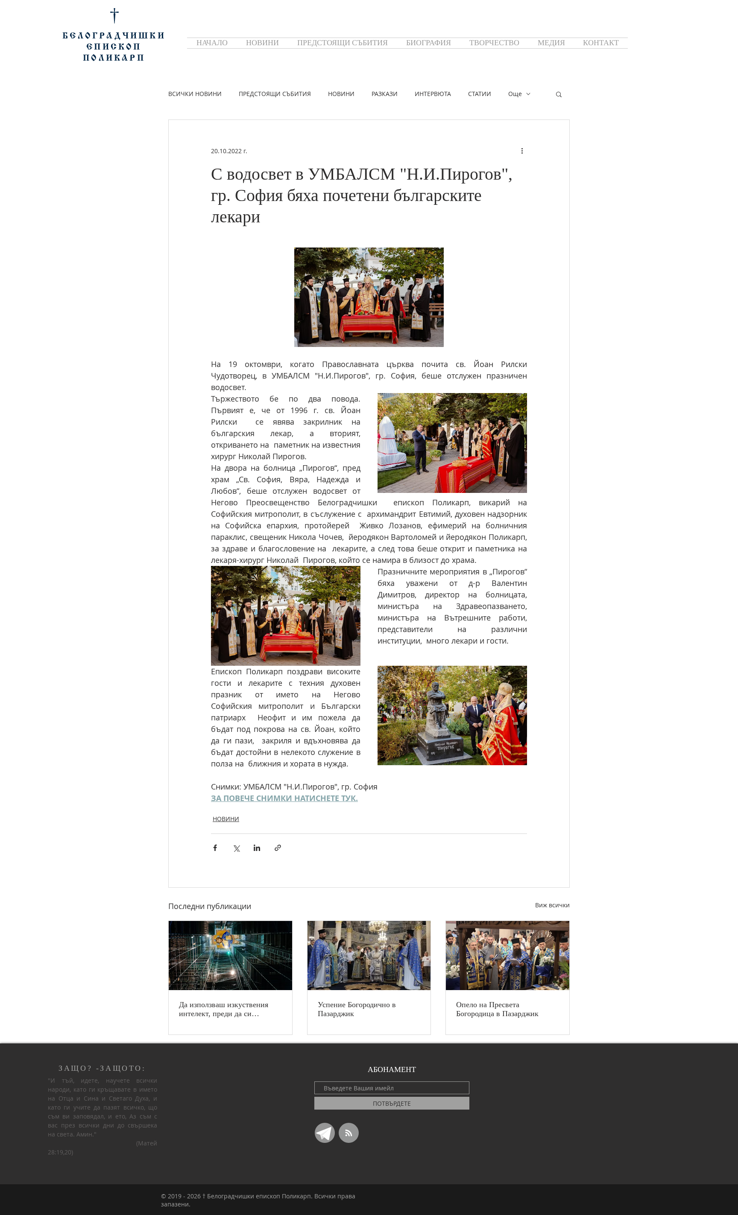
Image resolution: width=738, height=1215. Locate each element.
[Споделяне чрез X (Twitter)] (236, 848)
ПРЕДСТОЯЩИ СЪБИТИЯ (275, 94)
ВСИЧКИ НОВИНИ (195, 94)
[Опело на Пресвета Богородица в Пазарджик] (507, 955)
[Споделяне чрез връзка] (278, 848)
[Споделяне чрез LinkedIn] (257, 848)
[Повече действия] (522, 151)
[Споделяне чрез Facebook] (215, 848)
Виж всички (552, 905)
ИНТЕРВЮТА (433, 94)
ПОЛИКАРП (114, 58)
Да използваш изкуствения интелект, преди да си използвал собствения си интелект (223, 1009)
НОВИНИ (341, 94)
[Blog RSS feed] (349, 1133)
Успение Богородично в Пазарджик (357, 1009)
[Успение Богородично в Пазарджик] (369, 955)
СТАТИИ (479, 94)
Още (515, 94)
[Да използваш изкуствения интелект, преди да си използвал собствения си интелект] (230, 955)
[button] (559, 93)
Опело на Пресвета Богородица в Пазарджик (497, 1009)
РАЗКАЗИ (385, 94)
